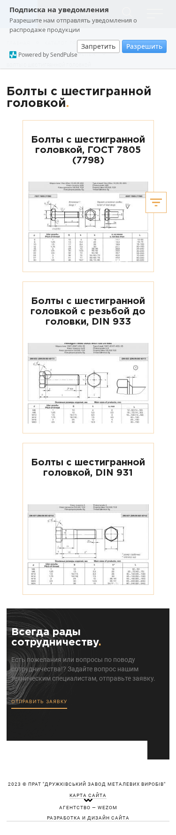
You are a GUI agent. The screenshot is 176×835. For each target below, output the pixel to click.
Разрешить (144, 46)
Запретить (98, 46)
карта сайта (88, 795)
